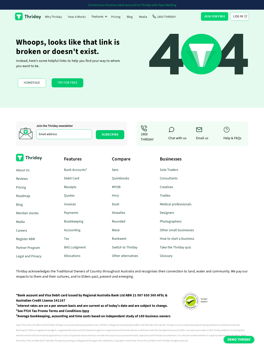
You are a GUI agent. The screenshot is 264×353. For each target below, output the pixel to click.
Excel (115, 204)
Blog (130, 17)
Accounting (72, 230)
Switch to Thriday (124, 247)
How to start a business (177, 238)
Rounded (118, 221)
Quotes (69, 195)
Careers (21, 230)
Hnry (115, 195)
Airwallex (118, 212)
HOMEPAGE (32, 82)
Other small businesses (177, 230)
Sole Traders (169, 169)
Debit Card (71, 178)
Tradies (165, 195)
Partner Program (28, 247)
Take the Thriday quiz (175, 247)
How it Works (77, 17)
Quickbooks (120, 178)
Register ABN (25, 239)
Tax (66, 238)
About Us (23, 170)
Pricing (116, 17)
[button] (99, 16)
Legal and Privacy (28, 256)
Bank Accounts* (75, 169)
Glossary (166, 255)
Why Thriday (53, 17)
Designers (167, 212)
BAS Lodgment (75, 247)
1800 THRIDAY (166, 17)
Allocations (72, 255)
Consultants (169, 178)
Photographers (171, 221)
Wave (116, 230)
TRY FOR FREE (67, 82)
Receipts (70, 187)
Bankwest (119, 238)
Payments (71, 212)
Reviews (22, 178)
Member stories (27, 213)
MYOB (116, 187)
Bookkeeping (73, 221)
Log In (238, 16)
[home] (28, 16)
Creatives (166, 187)
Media (143, 17)
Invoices (70, 204)
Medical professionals (176, 204)
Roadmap (23, 196)
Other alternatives (125, 255)
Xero (115, 169)
